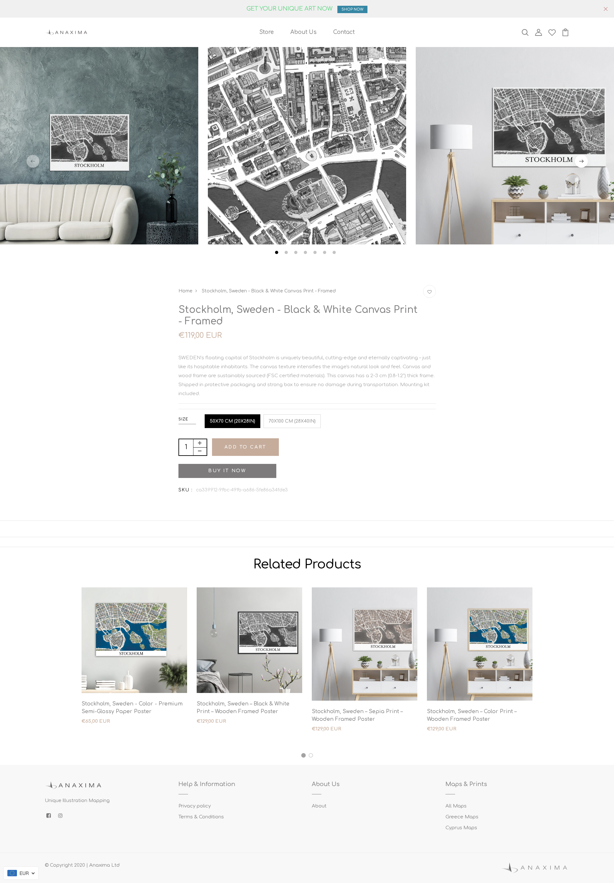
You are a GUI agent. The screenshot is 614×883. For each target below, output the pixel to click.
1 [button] (277, 253)
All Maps (456, 806)
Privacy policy (194, 806)
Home (185, 291)
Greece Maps (461, 817)
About (319, 806)
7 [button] (335, 253)
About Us (303, 32)
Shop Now (352, 9)
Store (266, 32)
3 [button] (296, 253)
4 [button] (306, 253)
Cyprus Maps (461, 828)
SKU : (185, 490)
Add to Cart (245, 447)
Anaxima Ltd (104, 865)
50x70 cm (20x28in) (232, 421)
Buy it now (227, 470)
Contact (344, 32)
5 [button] (316, 253)
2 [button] (287, 253)
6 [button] (325, 253)
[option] (307, 146)
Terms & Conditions (201, 817)
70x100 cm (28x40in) (292, 421)
